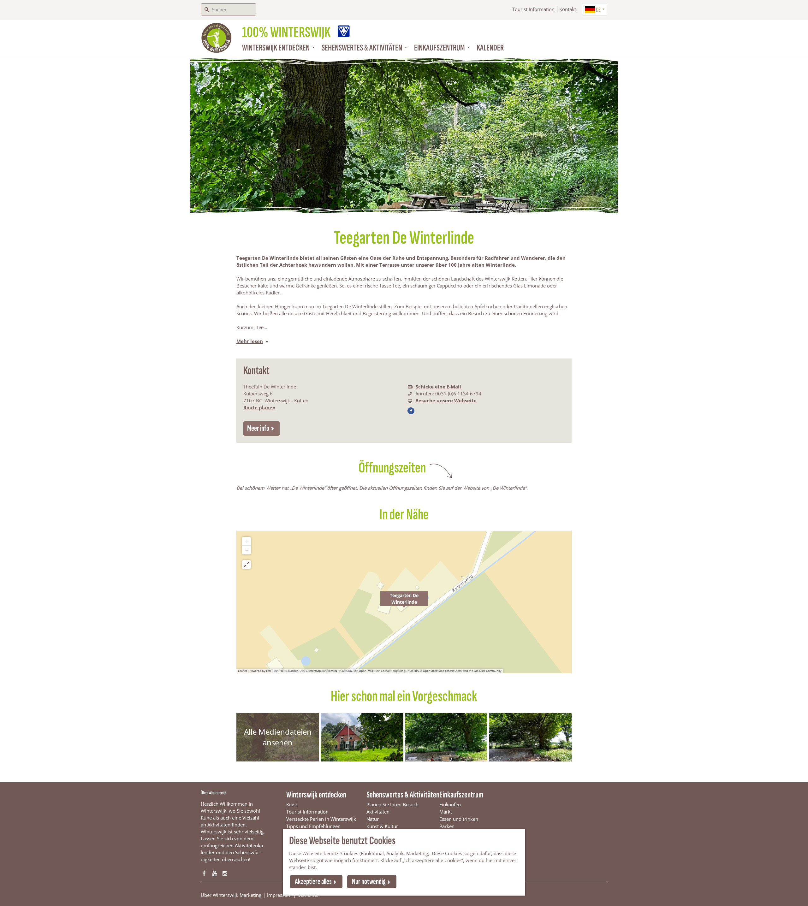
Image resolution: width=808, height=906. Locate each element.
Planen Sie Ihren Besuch (392, 804)
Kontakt (567, 9)
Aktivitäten (377, 811)
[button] (404, 602)
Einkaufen (450, 804)
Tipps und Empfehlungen (313, 826)
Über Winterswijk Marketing (231, 895)
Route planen (259, 407)
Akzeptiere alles (313, 881)
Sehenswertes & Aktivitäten (402, 795)
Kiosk (292, 804)
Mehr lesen (249, 341)
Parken (446, 826)
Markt (445, 811)
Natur (372, 819)
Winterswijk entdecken (316, 795)
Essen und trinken (458, 819)
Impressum (279, 895)
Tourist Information (533, 9)
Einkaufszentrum (461, 795)
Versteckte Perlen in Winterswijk (321, 819)
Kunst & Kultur (382, 826)
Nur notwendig (369, 881)
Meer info (258, 428)
